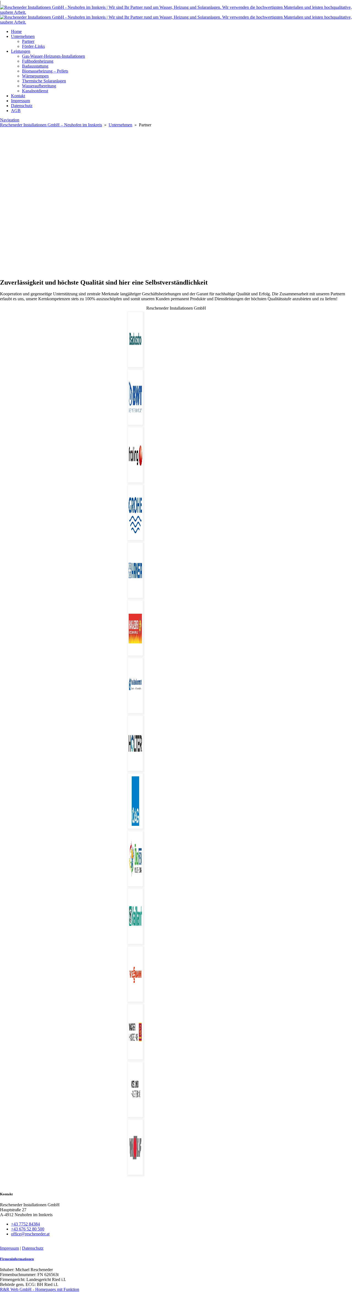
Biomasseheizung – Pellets (45, 71)
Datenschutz (21, 105)
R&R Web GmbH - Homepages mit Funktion (39, 1289)
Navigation (9, 120)
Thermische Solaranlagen (44, 81)
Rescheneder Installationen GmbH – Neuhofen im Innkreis (51, 125)
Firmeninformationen (17, 1259)
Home (16, 31)
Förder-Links (33, 46)
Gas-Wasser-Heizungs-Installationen (53, 56)
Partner (28, 41)
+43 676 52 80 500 (27, 1229)
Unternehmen (23, 36)
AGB (16, 110)
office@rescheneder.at (30, 1234)
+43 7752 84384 (25, 1224)
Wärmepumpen (35, 76)
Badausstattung (35, 66)
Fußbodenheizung (37, 61)
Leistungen (20, 51)
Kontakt (18, 95)
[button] (176, 260)
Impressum (20, 100)
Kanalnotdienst (35, 90)
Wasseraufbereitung (39, 86)
